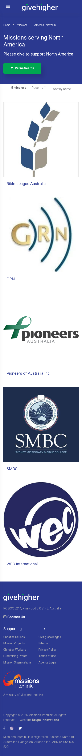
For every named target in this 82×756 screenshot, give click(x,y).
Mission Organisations (17, 663)
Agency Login (47, 663)
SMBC (12, 469)
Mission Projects (14, 643)
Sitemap (43, 643)
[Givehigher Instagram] (11, 728)
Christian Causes (14, 637)
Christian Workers (14, 650)
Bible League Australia (26, 184)
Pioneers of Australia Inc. (28, 373)
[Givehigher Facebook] (4, 728)
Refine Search (23, 68)
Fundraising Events (15, 656)
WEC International (22, 564)
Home (6, 25)
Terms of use (47, 656)
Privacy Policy (47, 650)
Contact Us (16, 617)
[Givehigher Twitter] (20, 728)
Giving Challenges (49, 637)
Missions (22, 25)
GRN (11, 279)
